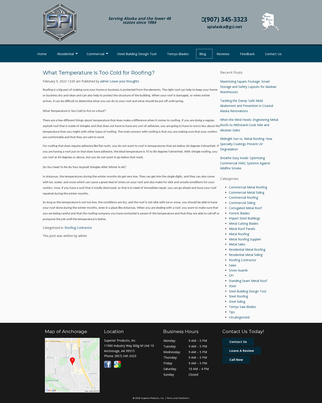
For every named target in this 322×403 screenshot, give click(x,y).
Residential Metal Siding (245, 255)
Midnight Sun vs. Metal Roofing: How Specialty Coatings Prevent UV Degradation (246, 144)
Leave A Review (241, 351)
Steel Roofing (238, 296)
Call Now (236, 360)
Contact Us (273, 54)
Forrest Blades (239, 213)
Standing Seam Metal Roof (248, 281)
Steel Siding (237, 301)
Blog (202, 54)
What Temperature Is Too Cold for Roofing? (99, 72)
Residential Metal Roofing (247, 249)
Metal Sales (237, 244)
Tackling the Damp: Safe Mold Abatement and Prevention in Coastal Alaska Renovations (246, 106)
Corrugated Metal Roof (245, 208)
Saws (232, 265)
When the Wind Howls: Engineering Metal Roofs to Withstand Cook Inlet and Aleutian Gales (249, 125)
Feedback (247, 54)
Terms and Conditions (178, 398)
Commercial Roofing (243, 197)
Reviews (223, 54)
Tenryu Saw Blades (242, 307)
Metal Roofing (239, 234)
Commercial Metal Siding (246, 192)
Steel (232, 286)
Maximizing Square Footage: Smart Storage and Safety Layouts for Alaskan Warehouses (248, 86)
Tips (232, 312)
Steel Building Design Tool (136, 54)
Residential (65, 54)
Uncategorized (239, 317)
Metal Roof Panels (242, 229)
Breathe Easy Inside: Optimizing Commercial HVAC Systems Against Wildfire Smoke (245, 163)
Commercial (95, 54)
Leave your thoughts (124, 81)
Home (42, 54)
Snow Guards (238, 270)
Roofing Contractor (78, 228)
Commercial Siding (242, 203)
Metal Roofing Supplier (245, 239)
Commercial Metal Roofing (248, 187)
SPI (231, 275)
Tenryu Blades (178, 54)
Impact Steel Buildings (244, 218)
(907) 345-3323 (225, 19)
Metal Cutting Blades (243, 223)
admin (104, 81)
